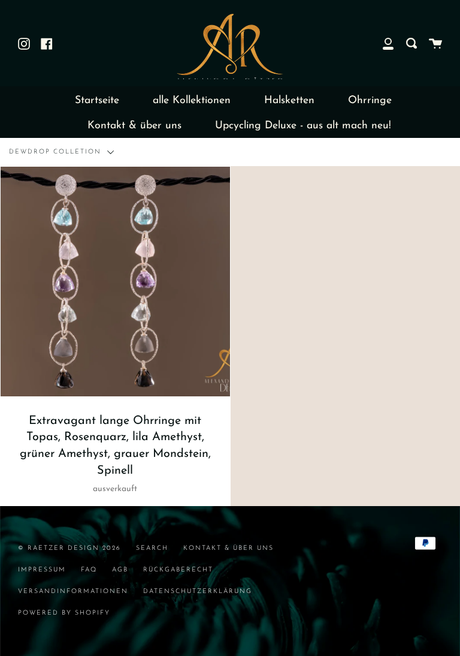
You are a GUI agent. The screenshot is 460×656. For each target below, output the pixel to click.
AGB (120, 570)
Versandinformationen (73, 591)
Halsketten (289, 100)
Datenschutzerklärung (197, 591)
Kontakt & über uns (134, 126)
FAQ (89, 570)
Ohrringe (370, 100)
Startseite (97, 100)
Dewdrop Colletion (56, 152)
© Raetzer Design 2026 (69, 548)
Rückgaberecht (178, 570)
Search (152, 548)
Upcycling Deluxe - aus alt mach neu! (303, 126)
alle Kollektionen (192, 100)
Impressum (42, 570)
